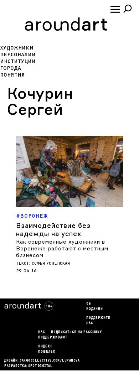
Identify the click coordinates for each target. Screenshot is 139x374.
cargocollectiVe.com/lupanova (49, 360)
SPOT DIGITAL (40, 366)
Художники (17, 48)
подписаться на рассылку (76, 332)
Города (10, 68)
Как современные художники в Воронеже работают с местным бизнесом (62, 248)
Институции (18, 61)
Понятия (12, 75)
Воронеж (34, 216)
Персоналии (18, 54)
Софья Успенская (51, 263)
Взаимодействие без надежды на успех (53, 230)
